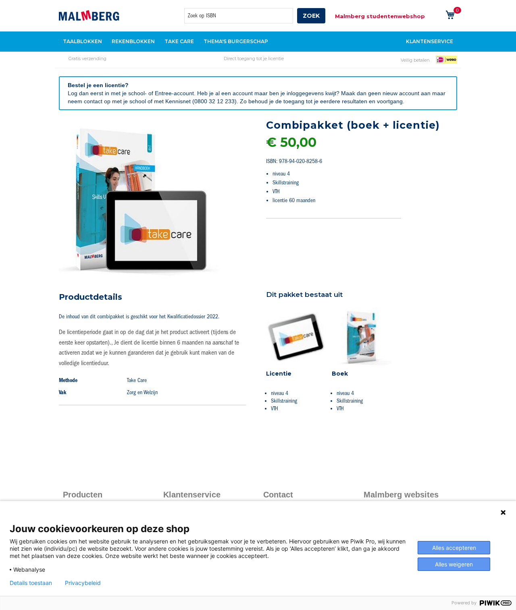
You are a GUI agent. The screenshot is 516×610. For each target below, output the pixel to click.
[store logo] (89, 15)
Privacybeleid (83, 583)
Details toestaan (31, 583)
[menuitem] (82, 41)
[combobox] (238, 15)
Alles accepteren (454, 547)
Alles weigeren (454, 564)
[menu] (258, 41)
